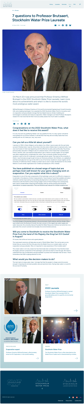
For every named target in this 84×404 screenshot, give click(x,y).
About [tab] (61, 192)
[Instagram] (73, 397)
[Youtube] (77, 397)
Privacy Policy (69, 400)
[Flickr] (80, 397)
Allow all (61, 214)
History (51, 4)
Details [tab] (42, 192)
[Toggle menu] (80, 4)
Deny (23, 214)
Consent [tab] (22, 192)
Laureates (57, 4)
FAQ (74, 4)
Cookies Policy (78, 400)
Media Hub (60, 400)
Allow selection (42, 214)
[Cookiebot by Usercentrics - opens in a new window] (64, 188)
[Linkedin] (69, 397)
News (70, 4)
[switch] (34, 209)
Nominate (64, 4)
